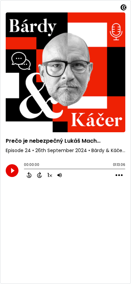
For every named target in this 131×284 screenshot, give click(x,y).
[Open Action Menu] (119, 175)
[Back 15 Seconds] (29, 175)
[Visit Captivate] (124, 8)
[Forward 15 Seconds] (39, 175)
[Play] (12, 170)
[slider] (25, 169)
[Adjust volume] (59, 175)
